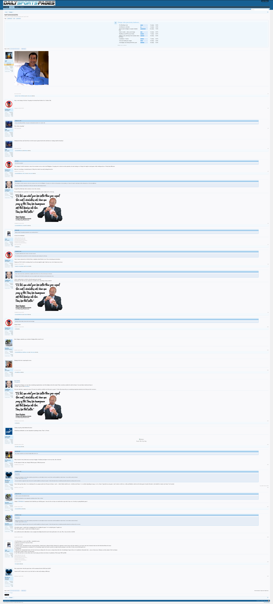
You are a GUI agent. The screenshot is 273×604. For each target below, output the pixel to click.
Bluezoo (19, 372)
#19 (268, 561)
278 (12, 71)
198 (12, 136)
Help (262, 600)
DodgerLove (7, 109)
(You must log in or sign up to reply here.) (261, 590)
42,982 (11, 194)
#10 (268, 326)
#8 (268, 264)
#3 (268, 128)
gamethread (10, 18)
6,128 (12, 113)
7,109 (12, 373)
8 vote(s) (152, 35)
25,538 (11, 464)
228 (12, 197)
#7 (268, 244)
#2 (268, 108)
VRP (6, 129)
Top (267, 600)
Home (264, 600)
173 (12, 176)
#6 (268, 223)
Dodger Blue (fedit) (7, 600)
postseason (18, 18)
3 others (27, 266)
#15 (268, 464)
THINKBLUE (7, 190)
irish (22, 16)
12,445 (11, 485)
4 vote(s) (152, 32)
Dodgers (11, 7)
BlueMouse (26, 150)
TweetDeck (27, 386)
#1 (268, 93)
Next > (24, 48)
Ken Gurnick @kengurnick (17, 381)
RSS (268, 600)
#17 (268, 506)
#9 (268, 312)
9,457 (12, 440)
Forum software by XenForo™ (13, 602)
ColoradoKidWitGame (18, 150)
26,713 (11, 352)
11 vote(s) (152, 28)
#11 (268, 350)
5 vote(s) (152, 25)
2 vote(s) (152, 27)
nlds (14, 18)
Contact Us (258, 600)
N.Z (5, 369)
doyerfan (16, 95)
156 (22, 48)
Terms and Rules (267, 602)
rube (6, 239)
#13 (268, 420)
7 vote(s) (152, 33)
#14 (268, 444)
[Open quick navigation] (267, 12)
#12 (268, 370)
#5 (268, 171)
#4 (268, 148)
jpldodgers (22, 266)
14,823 (11, 133)
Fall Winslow (23, 95)
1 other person (29, 95)
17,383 (11, 243)
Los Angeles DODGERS (13, 16)
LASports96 (26, 314)
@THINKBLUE (21, 501)
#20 (268, 576)
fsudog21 (16, 266)
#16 (268, 487)
